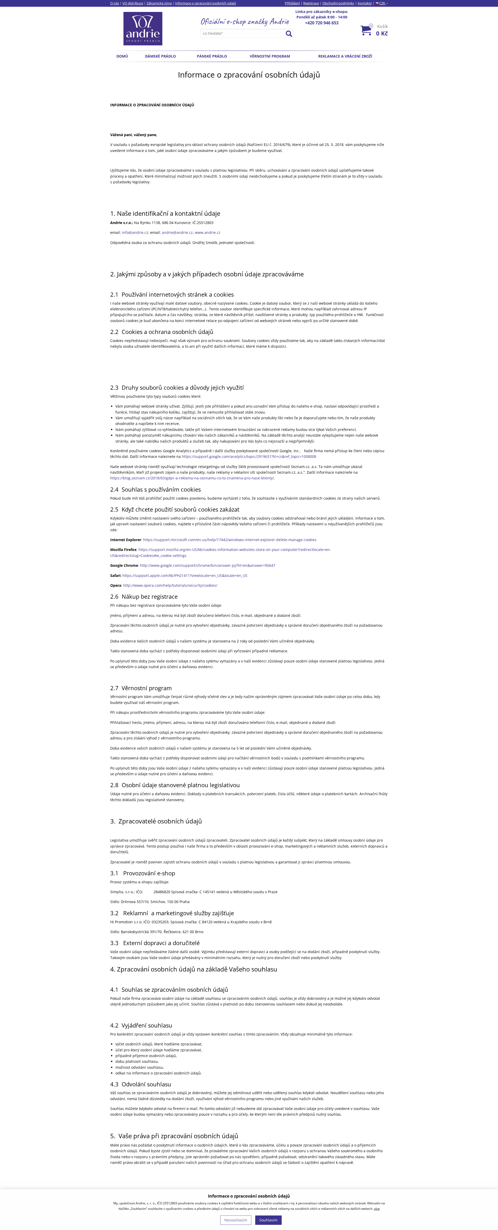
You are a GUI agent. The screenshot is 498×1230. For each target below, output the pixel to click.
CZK (383, 3)
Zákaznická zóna (159, 3)
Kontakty (365, 3)
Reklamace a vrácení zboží (345, 56)
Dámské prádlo (160, 56)
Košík (379, 30)
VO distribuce (132, 3)
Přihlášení (292, 3)
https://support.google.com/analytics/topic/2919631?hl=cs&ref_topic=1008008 (249, 456)
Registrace (311, 3)
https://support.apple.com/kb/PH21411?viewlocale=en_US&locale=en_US (184, 575)
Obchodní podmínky (338, 3)
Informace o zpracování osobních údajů (205, 3)
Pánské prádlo (212, 56)
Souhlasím (268, 1220)
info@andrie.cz (135, 232)
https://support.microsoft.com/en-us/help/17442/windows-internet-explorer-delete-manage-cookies (229, 539)
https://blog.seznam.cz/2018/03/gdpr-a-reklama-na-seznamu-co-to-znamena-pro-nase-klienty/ (192, 478)
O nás (114, 3)
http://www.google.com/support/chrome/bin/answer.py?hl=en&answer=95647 (207, 565)
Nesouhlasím (235, 1220)
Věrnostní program (270, 56)
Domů (122, 56)
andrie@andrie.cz (177, 232)
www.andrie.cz (207, 232)
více (377, 1208)
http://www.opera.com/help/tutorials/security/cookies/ (170, 585)
